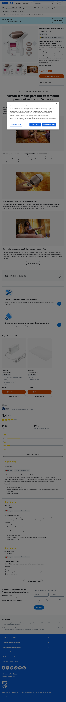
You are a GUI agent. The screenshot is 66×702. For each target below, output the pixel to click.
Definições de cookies (15, 124)
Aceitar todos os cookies (49, 124)
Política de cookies (44, 120)
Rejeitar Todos (34, 124)
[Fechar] (56, 104)
